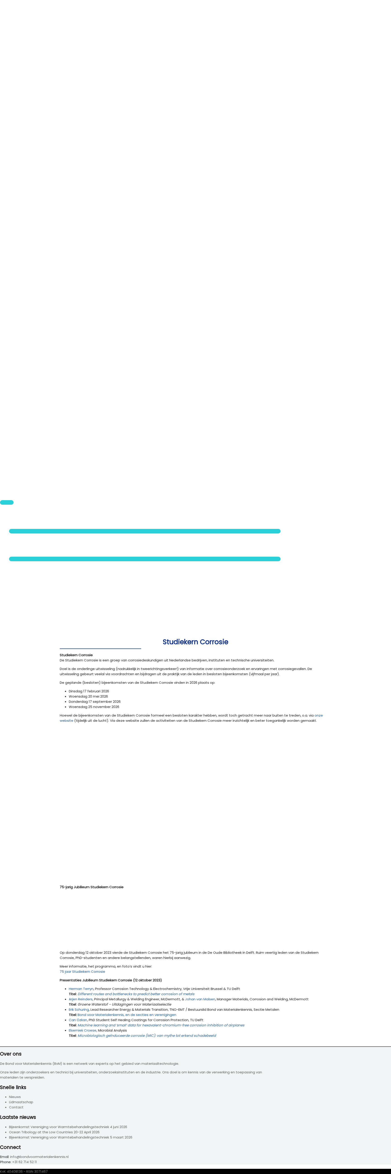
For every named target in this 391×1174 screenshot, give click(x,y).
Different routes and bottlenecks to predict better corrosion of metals (136, 994)
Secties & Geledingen (27, 549)
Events (14, 521)
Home (14, 510)
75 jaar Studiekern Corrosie (82, 971)
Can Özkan (78, 1020)
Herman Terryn (81, 988)
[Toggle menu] (145, 531)
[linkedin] (21, 606)
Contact (16, 594)
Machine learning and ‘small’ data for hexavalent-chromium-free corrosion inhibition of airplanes (161, 1025)
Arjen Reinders (81, 999)
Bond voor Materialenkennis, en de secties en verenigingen (127, 1014)
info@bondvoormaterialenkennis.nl (39, 1156)
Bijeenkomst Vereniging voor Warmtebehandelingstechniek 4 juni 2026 (68, 1126)
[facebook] (21, 601)
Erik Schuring (79, 1009)
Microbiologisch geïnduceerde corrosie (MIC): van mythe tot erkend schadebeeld (147, 1035)
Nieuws (15, 516)
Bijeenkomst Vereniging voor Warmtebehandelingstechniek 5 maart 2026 (70, 1137)
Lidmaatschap (21, 1102)
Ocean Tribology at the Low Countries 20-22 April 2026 (54, 1132)
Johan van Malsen (200, 999)
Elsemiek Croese (82, 1030)
